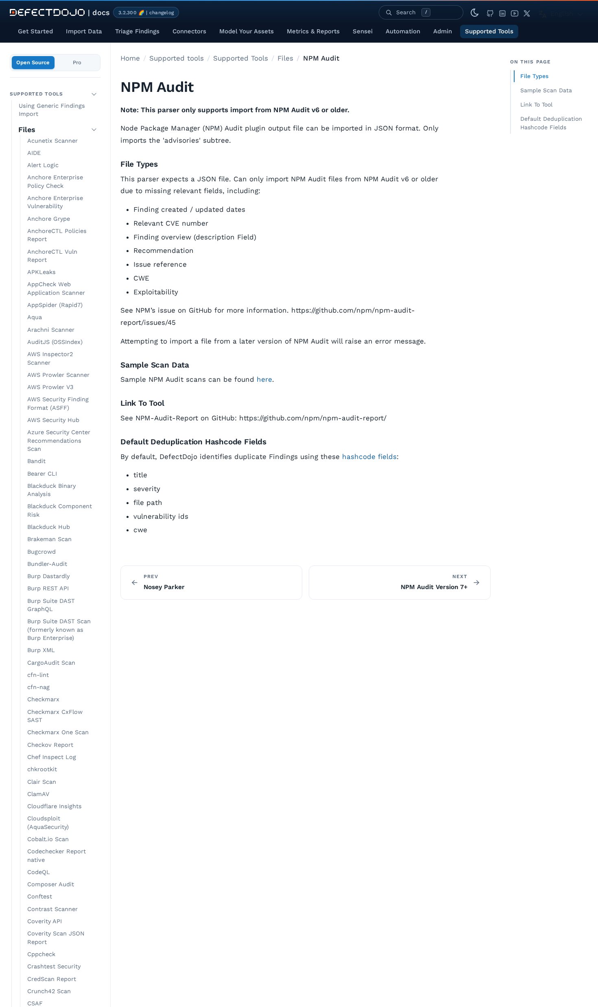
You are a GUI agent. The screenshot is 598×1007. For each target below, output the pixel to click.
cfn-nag (38, 687)
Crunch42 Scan (49, 991)
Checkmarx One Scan (58, 732)
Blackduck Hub (48, 527)
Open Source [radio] (33, 62)
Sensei (363, 31)
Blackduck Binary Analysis (51, 490)
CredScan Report (51, 979)
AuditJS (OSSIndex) (55, 342)
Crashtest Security (54, 966)
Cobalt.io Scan (48, 839)
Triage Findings (137, 31)
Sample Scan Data (546, 90)
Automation (403, 31)
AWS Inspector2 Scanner (50, 358)
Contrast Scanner (52, 909)
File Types (534, 76)
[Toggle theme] (475, 12)
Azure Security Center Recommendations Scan (58, 440)
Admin (442, 31)
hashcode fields (369, 456)
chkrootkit (42, 769)
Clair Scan (41, 782)
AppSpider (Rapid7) (55, 305)
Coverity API (44, 921)
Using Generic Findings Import (52, 109)
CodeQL (38, 872)
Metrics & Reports (313, 31)
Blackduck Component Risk (59, 510)
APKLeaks (41, 272)
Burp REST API (48, 588)
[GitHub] (490, 12)
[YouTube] (514, 12)
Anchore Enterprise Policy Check (55, 181)
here (264, 379)
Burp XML (41, 650)
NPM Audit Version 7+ (434, 587)
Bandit (36, 461)
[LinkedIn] (502, 12)
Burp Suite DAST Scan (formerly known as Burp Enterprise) (59, 630)
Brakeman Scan (49, 539)
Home (130, 58)
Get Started (35, 31)
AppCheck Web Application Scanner (56, 288)
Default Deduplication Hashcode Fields (551, 122)
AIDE (34, 153)
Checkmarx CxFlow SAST (55, 716)
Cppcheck (41, 954)
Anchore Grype (48, 218)
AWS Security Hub (53, 420)
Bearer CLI (42, 473)
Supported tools (176, 58)
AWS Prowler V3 (50, 387)
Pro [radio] (77, 62)
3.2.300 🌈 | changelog (146, 12)
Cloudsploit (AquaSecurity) (48, 822)
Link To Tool (536, 104)
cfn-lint (38, 675)
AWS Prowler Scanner (58, 375)
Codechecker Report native (56, 855)
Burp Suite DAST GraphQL (51, 605)
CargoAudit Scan (51, 662)
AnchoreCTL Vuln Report (52, 255)
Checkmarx (43, 699)
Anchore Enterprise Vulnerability (55, 202)
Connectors (189, 31)
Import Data (84, 31)
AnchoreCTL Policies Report (57, 235)
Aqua (34, 317)
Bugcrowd (41, 551)
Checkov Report (50, 745)
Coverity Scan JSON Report (56, 937)
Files (26, 129)
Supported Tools (489, 31)
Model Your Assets (246, 31)
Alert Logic (43, 165)
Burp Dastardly (48, 576)
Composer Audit (50, 884)
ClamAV (38, 794)
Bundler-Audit (47, 564)
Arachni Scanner (50, 329)
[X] (527, 12)
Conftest (39, 896)
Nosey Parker (164, 587)
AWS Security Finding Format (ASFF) (58, 403)
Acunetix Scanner (52, 140)
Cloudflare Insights (54, 806)
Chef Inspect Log (51, 757)
